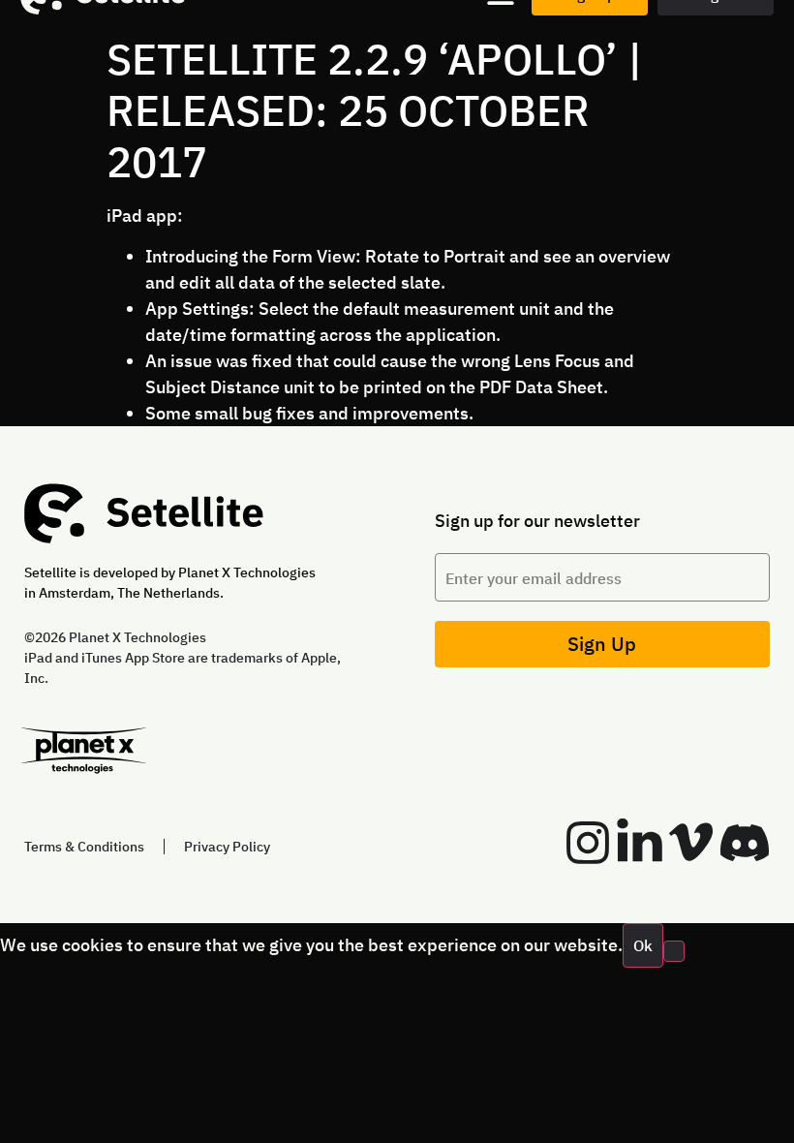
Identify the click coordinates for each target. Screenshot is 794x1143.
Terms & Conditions (84, 846)
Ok (643, 945)
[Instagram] (588, 843)
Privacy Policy (227, 846)
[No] (674, 951)
